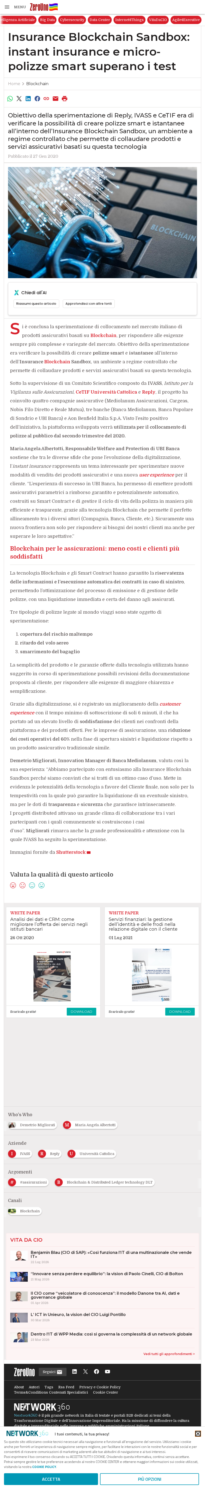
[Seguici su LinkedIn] (75, 1372)
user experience (156, 474)
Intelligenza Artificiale (54, 20)
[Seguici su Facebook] (97, 1372)
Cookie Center (105, 1392)
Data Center (138, 20)
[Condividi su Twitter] (19, 98)
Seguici (49, 1372)
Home (14, 83)
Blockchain (37, 83)
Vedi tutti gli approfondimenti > (169, 1354)
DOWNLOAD (81, 1012)
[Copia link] (46, 98)
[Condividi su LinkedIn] (28, 98)
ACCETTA (51, 1479)
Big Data (86, 20)
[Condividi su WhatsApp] (10, 98)
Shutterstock (71, 852)
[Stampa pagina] (65, 98)
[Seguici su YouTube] (107, 1372)
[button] (15, 7)
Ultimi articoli (17, 20)
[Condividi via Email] (56, 98)
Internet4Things (168, 20)
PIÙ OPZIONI (149, 1479)
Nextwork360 (26, 1415)
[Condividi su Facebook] (37, 98)
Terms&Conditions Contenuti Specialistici (51, 1392)
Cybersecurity (111, 20)
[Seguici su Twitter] (85, 1372)
